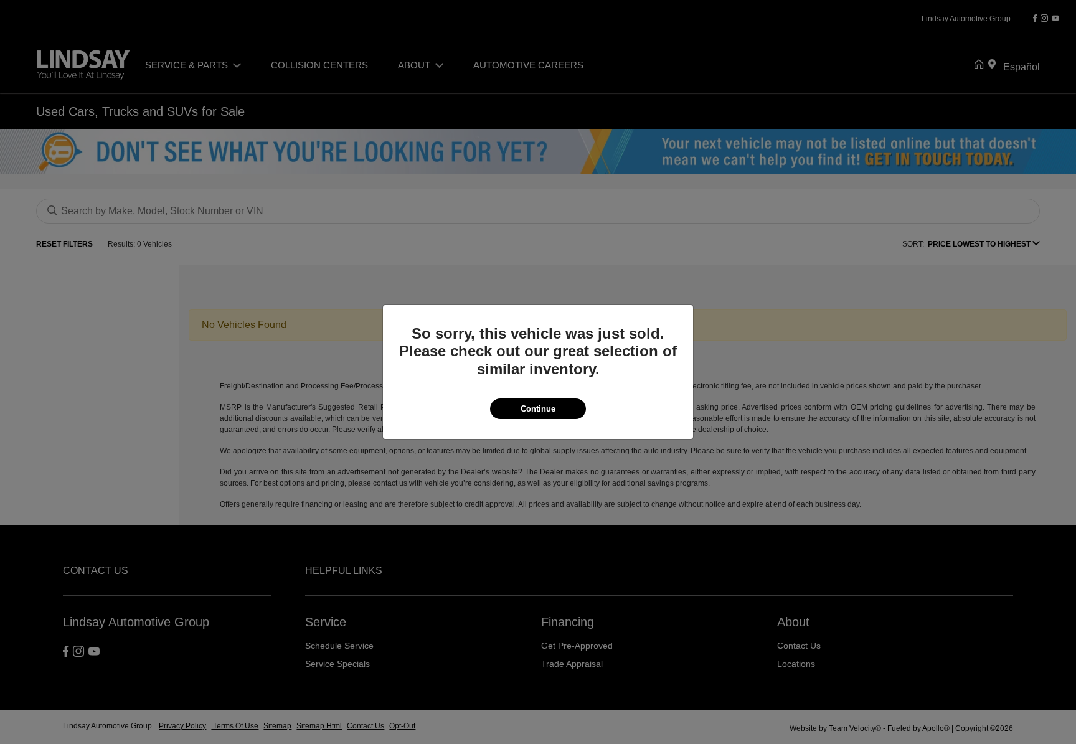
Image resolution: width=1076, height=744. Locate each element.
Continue (538, 408)
